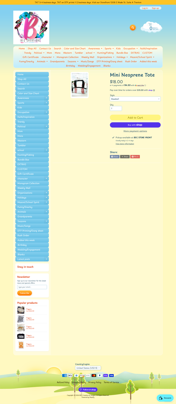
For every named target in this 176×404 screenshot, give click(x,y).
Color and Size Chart (74, 48)
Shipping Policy (79, 382)
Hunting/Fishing (105, 52)
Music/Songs (87, 61)
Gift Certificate (31, 57)
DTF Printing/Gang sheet (109, 61)
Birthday (70, 65)
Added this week (148, 61)
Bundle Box (122, 52)
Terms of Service (111, 382)
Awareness (95, 49)
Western (67, 52)
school (90, 53)
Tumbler (79, 52)
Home (22, 48)
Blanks (106, 65)
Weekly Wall (87, 57)
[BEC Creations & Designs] (31, 27)
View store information (125, 144)
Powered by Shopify (88, 397)
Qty (111, 104)
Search (57, 48)
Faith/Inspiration (148, 48)
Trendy (27, 52)
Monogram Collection (68, 57)
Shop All (32, 48)
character (48, 57)
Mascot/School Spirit (142, 57)
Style (112, 95)
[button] (135, 85)
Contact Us (45, 48)
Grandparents (57, 61)
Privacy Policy (94, 382)
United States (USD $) (87, 367)
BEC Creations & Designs (87, 395)
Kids (118, 48)
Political (39, 53)
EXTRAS (135, 52)
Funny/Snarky (26, 61)
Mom (49, 52)
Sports (109, 49)
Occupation (130, 49)
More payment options (135, 130)
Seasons (73, 62)
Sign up (155, 8)
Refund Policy (63, 382)
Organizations (106, 57)
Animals (42, 62)
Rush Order (131, 61)
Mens (57, 52)
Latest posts (33, 259)
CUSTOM (147, 52)
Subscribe (24, 293)
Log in (145, 8)
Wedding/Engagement (89, 65)
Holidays (122, 57)
